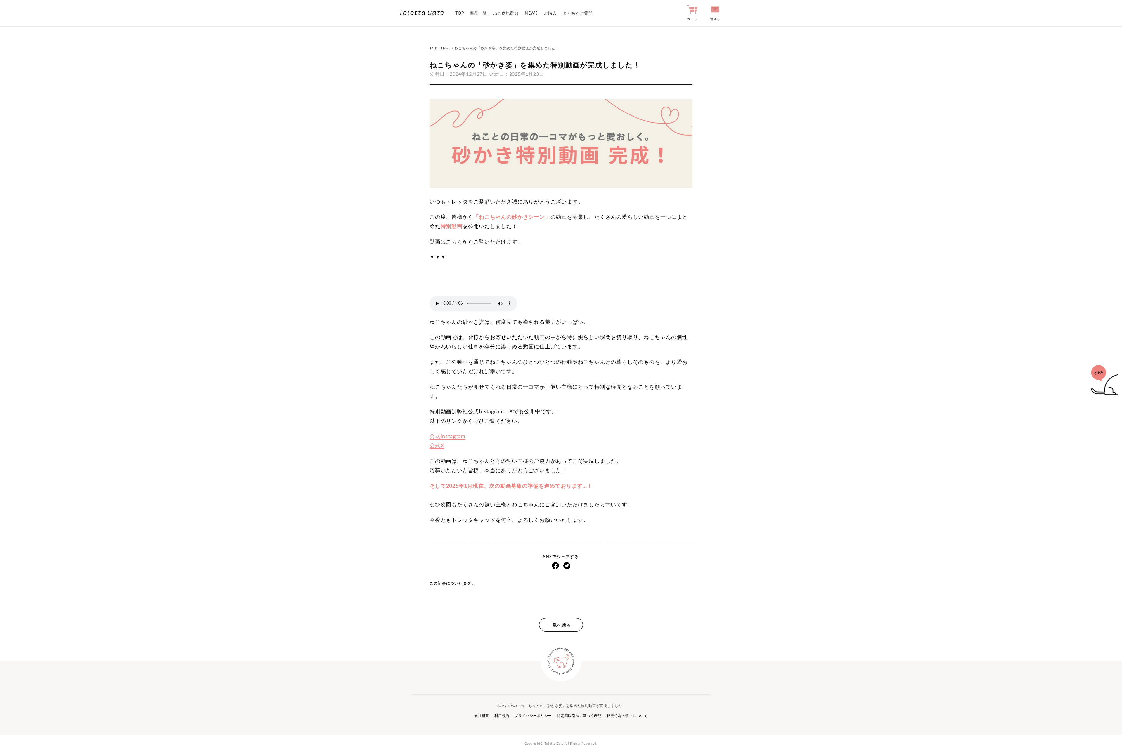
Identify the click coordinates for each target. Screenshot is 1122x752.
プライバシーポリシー (533, 715)
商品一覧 (478, 13)
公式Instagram (447, 436)
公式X (437, 445)
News (446, 48)
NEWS (531, 13)
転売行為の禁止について (627, 715)
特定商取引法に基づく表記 (579, 715)
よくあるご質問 (577, 13)
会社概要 (481, 715)
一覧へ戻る (559, 625)
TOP (459, 13)
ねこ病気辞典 (506, 13)
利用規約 (501, 715)
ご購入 (550, 13)
